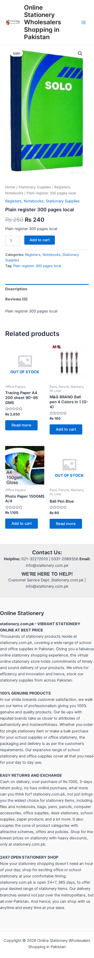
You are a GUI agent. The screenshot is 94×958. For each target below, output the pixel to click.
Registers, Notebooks (24, 201)
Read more (21, 425)
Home (10, 187)
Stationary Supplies (35, 187)
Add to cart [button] (66, 429)
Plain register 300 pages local (37, 266)
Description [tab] (16, 289)
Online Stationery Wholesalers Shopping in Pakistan (42, 22)
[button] (80, 53)
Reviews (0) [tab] (16, 299)
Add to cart (40, 240)
